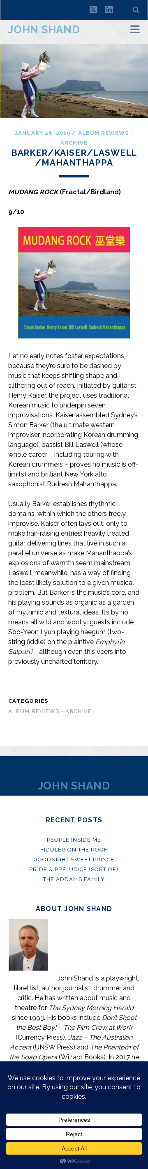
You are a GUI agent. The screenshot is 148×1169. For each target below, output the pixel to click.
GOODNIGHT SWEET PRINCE (74, 859)
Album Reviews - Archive (50, 711)
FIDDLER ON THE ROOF (74, 850)
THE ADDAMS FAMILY (74, 879)
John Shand (44, 29)
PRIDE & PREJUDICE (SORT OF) (73, 869)
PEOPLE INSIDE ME (74, 840)
